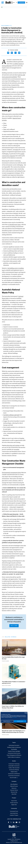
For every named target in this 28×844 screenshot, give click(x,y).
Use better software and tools (11, 415)
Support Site (14, 804)
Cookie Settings (22, 719)
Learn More (15, 717)
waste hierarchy (13, 514)
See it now (14, 625)
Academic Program (14, 815)
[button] (8, 53)
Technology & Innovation (14, 745)
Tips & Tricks (14, 800)
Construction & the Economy (14, 753)
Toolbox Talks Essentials (14, 767)
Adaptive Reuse (14, 771)
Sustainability (6, 25)
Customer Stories (14, 790)
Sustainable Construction (14, 765)
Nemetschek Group (18, 842)
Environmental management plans (11, 472)
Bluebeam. (18, 839)
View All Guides (13, 777)
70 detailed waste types (14, 224)
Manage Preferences (7, 721)
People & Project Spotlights (14, 751)
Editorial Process (14, 786)
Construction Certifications (14, 773)
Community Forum (14, 811)
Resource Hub (14, 792)
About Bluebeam (14, 784)
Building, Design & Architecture (14, 747)
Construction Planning (14, 769)
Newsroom (14, 788)
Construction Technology (14, 763)
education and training (13, 445)
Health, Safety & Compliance (14, 757)
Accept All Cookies (20, 721)
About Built (14, 794)
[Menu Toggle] (26, 2)
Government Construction (14, 775)
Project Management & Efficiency (14, 755)
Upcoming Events (14, 813)
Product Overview (14, 802)
